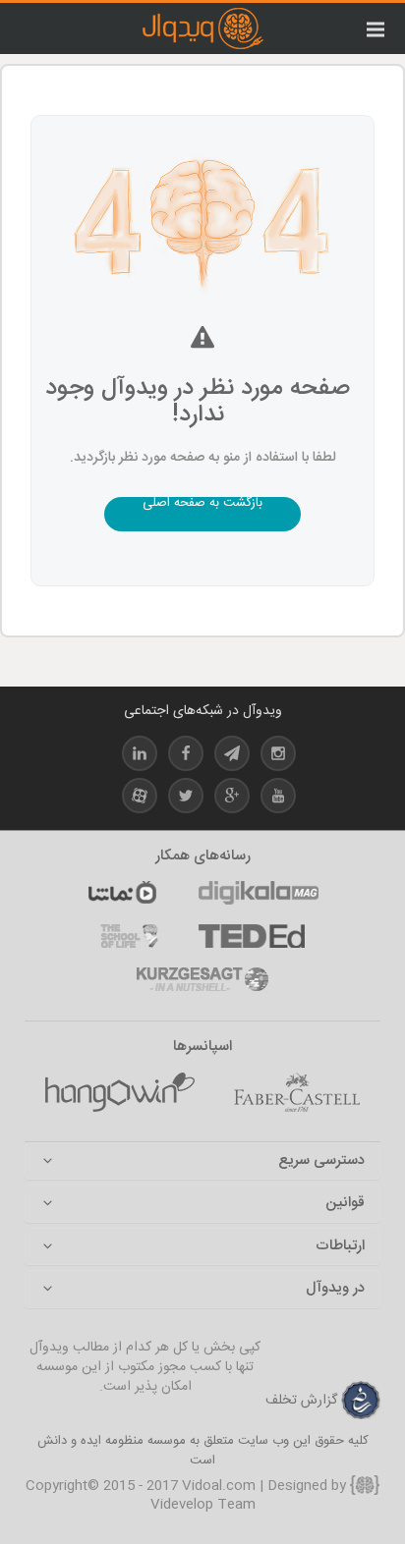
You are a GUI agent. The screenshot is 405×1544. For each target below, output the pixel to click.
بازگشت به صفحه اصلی (202, 505)
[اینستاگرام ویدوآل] (278, 756)
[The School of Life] (129, 936)
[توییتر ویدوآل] (186, 799)
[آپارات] (122, 893)
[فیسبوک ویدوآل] (186, 756)
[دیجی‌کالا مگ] (258, 893)
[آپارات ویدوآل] (139, 799)
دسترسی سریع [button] (321, 1161)
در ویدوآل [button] (335, 1289)
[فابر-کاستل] (297, 1092)
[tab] (202, 1161)
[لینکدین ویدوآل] (139, 756)
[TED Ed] (252, 936)
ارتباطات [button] (340, 1247)
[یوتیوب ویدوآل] (278, 799)
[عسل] (120, 1092)
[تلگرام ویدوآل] (232, 756)
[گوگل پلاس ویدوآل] (232, 799)
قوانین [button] (345, 1203)
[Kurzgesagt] (202, 979)
